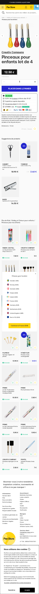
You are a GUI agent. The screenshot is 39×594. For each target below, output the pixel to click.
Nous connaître (7, 500)
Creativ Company (13, 52)
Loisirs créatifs (24, 497)
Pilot (21, 516)
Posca (22, 522)
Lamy (21, 518)
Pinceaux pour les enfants (9, 19)
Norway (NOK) (14, 285)
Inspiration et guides (8, 508)
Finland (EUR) (14, 293)
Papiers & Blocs (24, 501)
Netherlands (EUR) (15, 309)
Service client (6, 495)
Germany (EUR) (14, 305)
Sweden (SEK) (14, 281)
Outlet (22, 506)
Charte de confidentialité (10, 519)
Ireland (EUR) (14, 297)
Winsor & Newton (25, 524)
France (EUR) (14, 301)
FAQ (3, 498)
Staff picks (23, 510)
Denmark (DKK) (14, 289)
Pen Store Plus (6, 506)
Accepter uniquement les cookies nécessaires (17, 583)
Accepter (27, 590)
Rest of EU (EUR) (15, 317)
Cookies (4, 523)
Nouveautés (24, 508)
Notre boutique (7, 502)
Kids (3, 17)
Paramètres (11, 590)
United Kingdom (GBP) (16, 313)
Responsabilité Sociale (9, 510)
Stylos (22, 499)
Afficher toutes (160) (26, 526)
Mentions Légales (7, 521)
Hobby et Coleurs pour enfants (16, 17)
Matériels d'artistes (26, 495)
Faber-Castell (24, 520)
